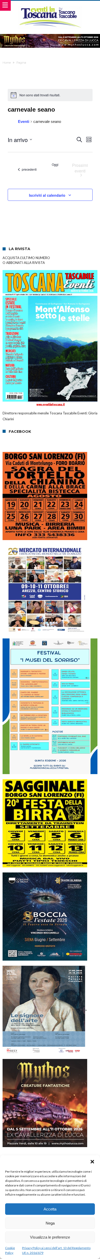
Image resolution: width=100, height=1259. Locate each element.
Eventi (23, 121)
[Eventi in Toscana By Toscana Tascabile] (50, 5)
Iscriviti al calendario (47, 195)
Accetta (50, 1209)
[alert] (50, 95)
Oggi (55, 164)
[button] (92, 1161)
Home (7, 62)
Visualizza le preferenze (50, 1237)
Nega (50, 1223)
